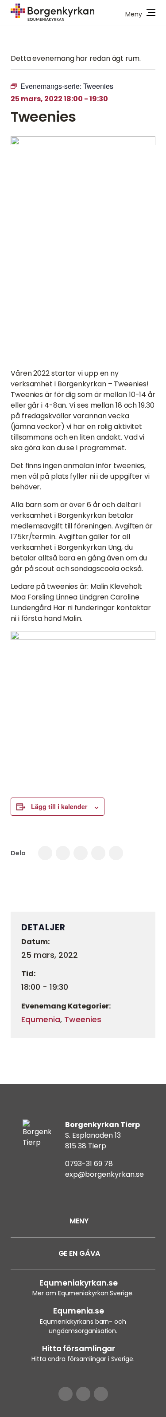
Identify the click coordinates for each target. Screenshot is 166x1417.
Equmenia (40, 1019)
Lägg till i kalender (59, 806)
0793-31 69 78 (89, 1164)
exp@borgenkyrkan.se (104, 1174)
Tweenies (82, 1019)
